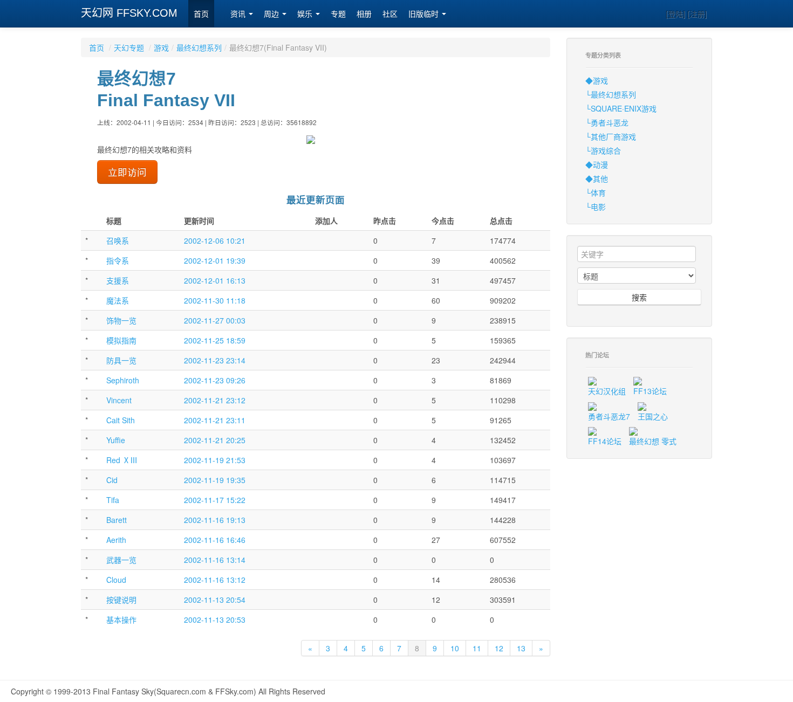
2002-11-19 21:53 (214, 460)
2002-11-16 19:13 (214, 519)
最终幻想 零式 (652, 441)
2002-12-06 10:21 (214, 240)
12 (499, 648)
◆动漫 (596, 164)
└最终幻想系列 (610, 94)
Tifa (112, 499)
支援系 (117, 280)
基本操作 (121, 619)
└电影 (595, 206)
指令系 (117, 260)
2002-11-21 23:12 (214, 400)
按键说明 (121, 599)
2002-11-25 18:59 (214, 340)
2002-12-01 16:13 (214, 280)
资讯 (239, 14)
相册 (364, 14)
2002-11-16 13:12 (214, 579)
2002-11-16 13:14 (214, 559)
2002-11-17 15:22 (214, 499)
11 (477, 648)
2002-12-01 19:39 (214, 260)
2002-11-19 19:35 (214, 479)
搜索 (639, 297)
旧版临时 (424, 14)
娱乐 (306, 14)
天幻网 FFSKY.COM (129, 13)
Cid (112, 479)
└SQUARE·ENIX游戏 (621, 108)
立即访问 (127, 171)
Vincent (119, 400)
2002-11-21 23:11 (214, 420)
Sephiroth (122, 380)
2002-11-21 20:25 (214, 440)
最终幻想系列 (199, 47)
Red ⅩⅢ (122, 460)
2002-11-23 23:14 (214, 360)
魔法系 (117, 300)
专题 (338, 14)
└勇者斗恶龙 (606, 122)
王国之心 (653, 416)
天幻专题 (129, 47)
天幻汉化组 (607, 391)
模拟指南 (121, 340)
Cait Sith (120, 420)
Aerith (116, 539)
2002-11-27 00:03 (214, 320)
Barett (116, 519)
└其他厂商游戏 (610, 136)
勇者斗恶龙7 (609, 416)
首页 (201, 14)
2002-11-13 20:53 (214, 619)
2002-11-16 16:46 (214, 539)
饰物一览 (121, 320)
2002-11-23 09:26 (214, 380)
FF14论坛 (604, 441)
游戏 (161, 47)
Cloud (116, 579)
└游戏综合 (603, 150)
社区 (390, 14)
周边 (272, 14)
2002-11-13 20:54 (214, 599)
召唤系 (117, 240)
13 (521, 648)
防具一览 (121, 360)
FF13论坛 (650, 391)
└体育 (595, 192)
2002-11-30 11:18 (214, 300)
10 (454, 648)
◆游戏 (596, 80)
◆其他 (596, 178)
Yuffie (115, 440)
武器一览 (121, 559)
